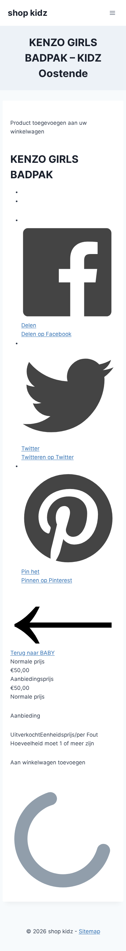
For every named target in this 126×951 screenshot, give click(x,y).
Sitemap (89, 931)
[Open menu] (112, 13)
